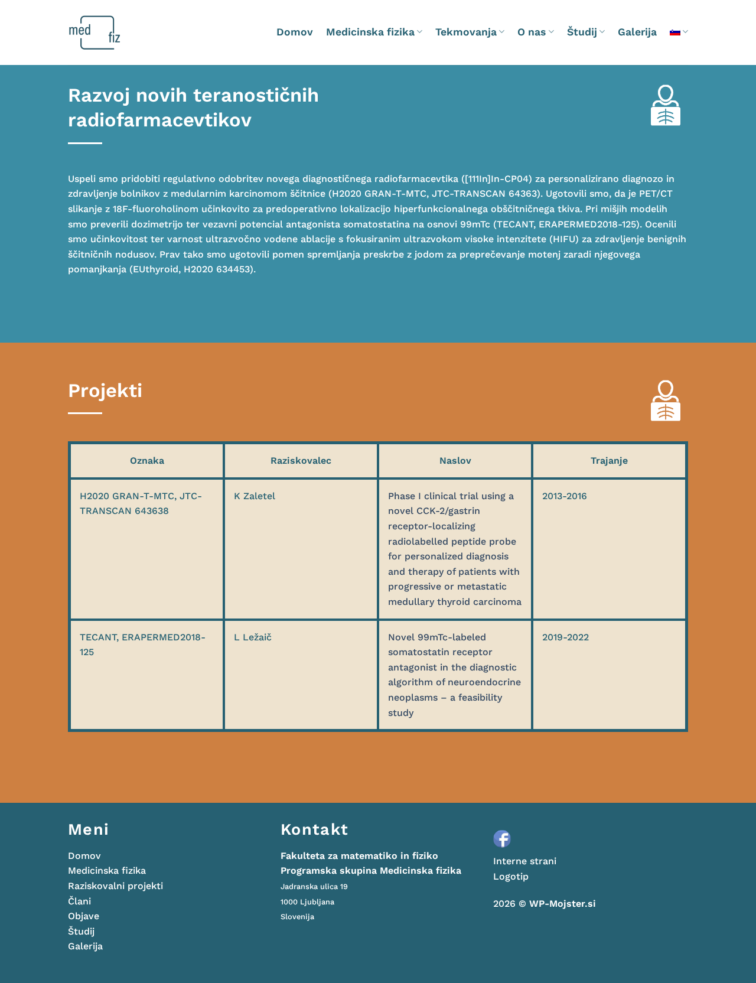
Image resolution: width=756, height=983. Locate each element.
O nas (531, 32)
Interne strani (524, 861)
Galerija (637, 32)
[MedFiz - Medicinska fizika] (118, 32)
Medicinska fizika (370, 32)
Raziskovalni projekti (115, 885)
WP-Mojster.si (562, 903)
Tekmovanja (466, 32)
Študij (582, 32)
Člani (79, 901)
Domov (294, 32)
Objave (83, 916)
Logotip (511, 876)
